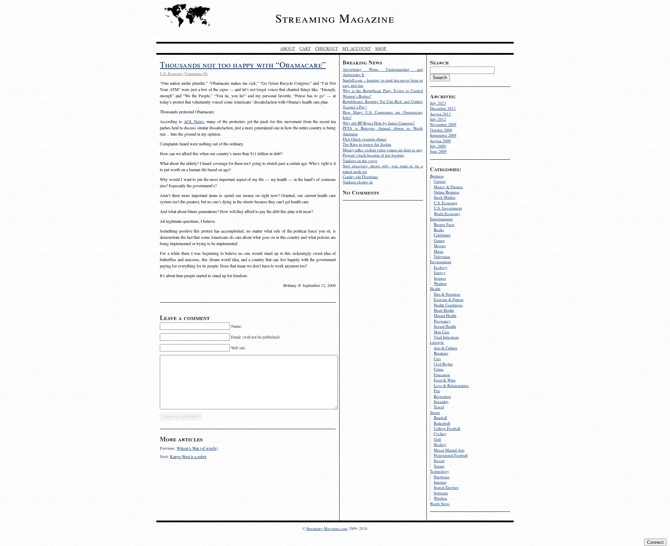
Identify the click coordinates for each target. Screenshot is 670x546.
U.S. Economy (445, 202)
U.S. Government (448, 208)
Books (439, 229)
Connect (655, 542)
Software (441, 492)
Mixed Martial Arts (449, 450)
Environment (440, 261)
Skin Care (441, 331)
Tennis (439, 466)
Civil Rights (443, 363)
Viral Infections (446, 337)
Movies (440, 245)
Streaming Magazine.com (327, 528)
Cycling (440, 433)
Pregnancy (442, 321)
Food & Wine (445, 379)
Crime (439, 369)
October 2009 (441, 129)
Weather (440, 283)
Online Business (446, 192)
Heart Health (444, 310)
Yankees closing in (358, 181)
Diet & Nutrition (447, 294)
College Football (447, 428)
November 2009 (443, 124)
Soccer (439, 460)
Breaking (441, 353)
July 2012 (438, 119)
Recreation (442, 396)
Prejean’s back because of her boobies (373, 155)
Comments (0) (196, 73)
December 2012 (443, 108)
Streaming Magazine (335, 18)
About (287, 48)
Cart (305, 48)
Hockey (440, 444)
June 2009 (438, 151)
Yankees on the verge (360, 160)
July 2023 (438, 103)
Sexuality (441, 401)
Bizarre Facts (444, 224)
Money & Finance (448, 186)
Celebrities (442, 234)
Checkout (326, 48)
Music (439, 251)
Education (442, 374)
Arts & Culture (445, 347)
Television (442, 256)
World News (439, 503)
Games (439, 240)
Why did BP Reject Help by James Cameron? (379, 123)
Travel (439, 406)
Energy (440, 272)
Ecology (440, 267)
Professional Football (451, 455)
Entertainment (441, 218)
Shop (380, 48)
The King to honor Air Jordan (367, 144)
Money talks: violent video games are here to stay (383, 149)
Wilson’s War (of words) (197, 448)
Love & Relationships (451, 385)
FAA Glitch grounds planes (364, 139)
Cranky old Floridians (360, 176)
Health (435, 288)
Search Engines (446, 487)
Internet (440, 482)
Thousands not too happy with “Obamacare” (243, 64)
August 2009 (440, 140)
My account (356, 48)
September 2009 (443, 135)
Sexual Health (445, 326)
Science (440, 278)
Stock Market (444, 197)
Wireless (440, 498)
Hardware (441, 476)
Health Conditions (448, 305)
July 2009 (438, 146)
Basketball (442, 423)
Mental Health (445, 315)
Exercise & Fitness (448, 299)
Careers (440, 181)
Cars (437, 358)
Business (437, 176)
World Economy (447, 213)
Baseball (440, 417)
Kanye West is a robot (188, 456)
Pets (437, 390)
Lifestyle (437, 342)
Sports (435, 412)
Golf (437, 439)
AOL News (194, 121)
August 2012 (440, 113)
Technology (439, 471)
